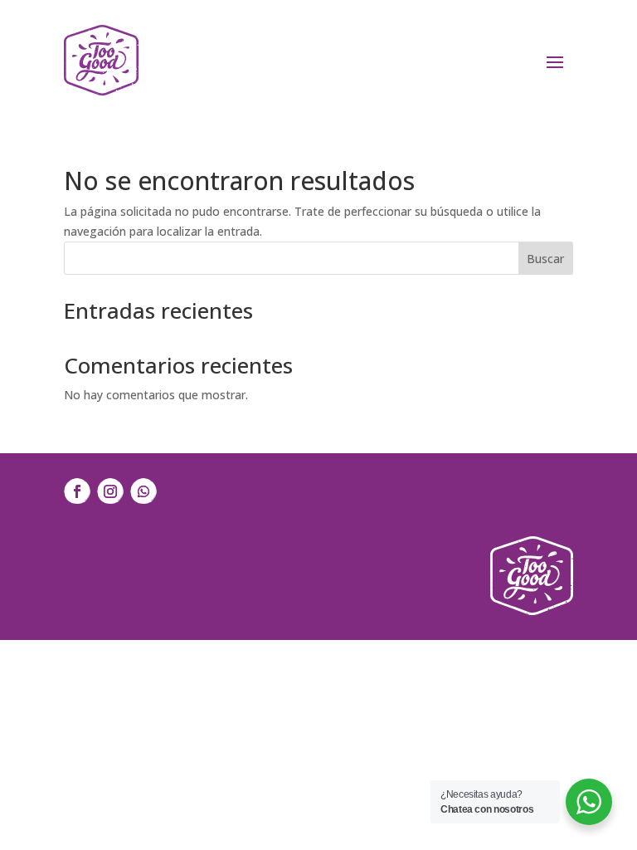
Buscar (545, 258)
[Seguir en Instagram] (110, 491)
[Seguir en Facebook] (77, 491)
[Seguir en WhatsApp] (143, 491)
